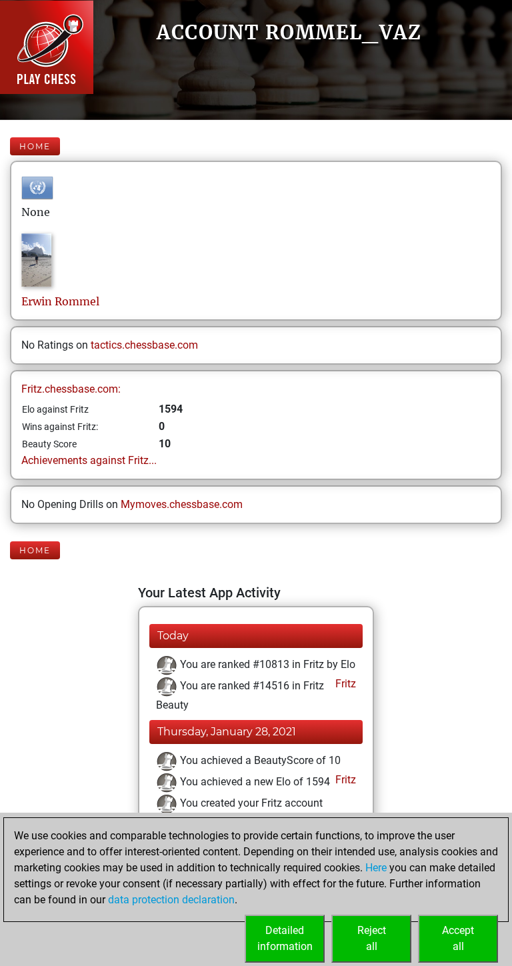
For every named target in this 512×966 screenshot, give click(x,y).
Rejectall (371, 938)
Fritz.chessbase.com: (71, 389)
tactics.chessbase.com (144, 345)
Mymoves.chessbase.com (182, 504)
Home (35, 146)
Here (376, 867)
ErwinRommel (60, 301)
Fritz (344, 683)
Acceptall (458, 938)
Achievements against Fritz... (89, 460)
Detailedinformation (285, 938)
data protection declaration (171, 899)
